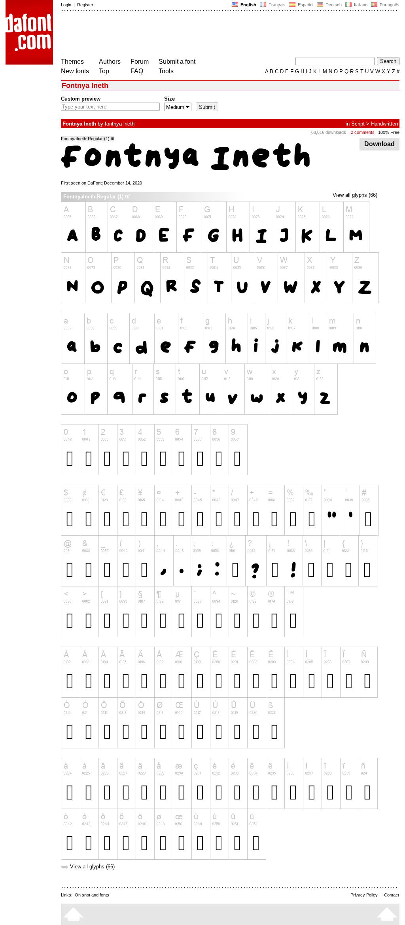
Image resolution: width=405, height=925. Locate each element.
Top (104, 71)
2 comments (363, 132)
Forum (140, 61)
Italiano (360, 4)
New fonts (75, 71)
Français (276, 4)
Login (66, 4)
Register (85, 4)
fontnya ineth (119, 124)
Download (379, 144)
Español (304, 4)
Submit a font (177, 61)
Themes (72, 61)
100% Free (388, 132)
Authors (110, 61)
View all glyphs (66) (355, 195)
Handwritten (384, 124)
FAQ (137, 71)
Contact (391, 895)
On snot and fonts (92, 895)
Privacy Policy (364, 895)
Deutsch (333, 4)
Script (358, 124)
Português (388, 4)
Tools (166, 71)
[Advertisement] (205, 35)
